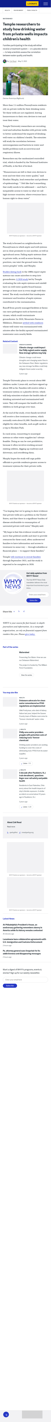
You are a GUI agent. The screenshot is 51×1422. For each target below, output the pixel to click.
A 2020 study (22, 279)
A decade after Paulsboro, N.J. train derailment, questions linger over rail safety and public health (33, 776)
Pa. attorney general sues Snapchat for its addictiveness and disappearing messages (22, 952)
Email (23, 611)
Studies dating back (12, 272)
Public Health (32, 10)
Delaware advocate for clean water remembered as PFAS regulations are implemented (32, 703)
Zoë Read (13, 61)
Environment (18, 10)
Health (7, 10)
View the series (26, 675)
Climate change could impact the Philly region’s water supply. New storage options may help (33, 350)
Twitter (19, 611)
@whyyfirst (14, 832)
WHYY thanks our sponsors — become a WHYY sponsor (25, 236)
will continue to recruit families (26, 557)
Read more (11, 826)
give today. (30, 634)
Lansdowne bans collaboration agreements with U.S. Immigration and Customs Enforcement (24, 940)
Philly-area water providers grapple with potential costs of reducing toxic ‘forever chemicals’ (33, 736)
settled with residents (33, 323)
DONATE (33, 3)
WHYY (9, 4)
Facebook (14, 611)
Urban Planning (25, 345)
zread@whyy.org (27, 832)
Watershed (8, 19)
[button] (6, 1414)
